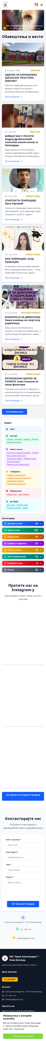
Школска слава (22, 505)
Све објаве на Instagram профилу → (23, 796)
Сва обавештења (14, 411)
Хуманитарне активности (16, 484)
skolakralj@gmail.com (26, 938)
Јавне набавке (24, 495)
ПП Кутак (35, 439)
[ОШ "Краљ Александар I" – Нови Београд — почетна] (5, 4)
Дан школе (11, 505)
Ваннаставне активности (30, 313)
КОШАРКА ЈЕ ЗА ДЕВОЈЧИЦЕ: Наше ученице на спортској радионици (23, 320)
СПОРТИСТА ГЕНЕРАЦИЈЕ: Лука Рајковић (21, 202)
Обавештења (12, 495)
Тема (9, 864)
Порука (10, 877)
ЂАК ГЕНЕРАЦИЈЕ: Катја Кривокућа (19, 260)
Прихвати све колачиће (23, 1036)
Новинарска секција (14, 459)
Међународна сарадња (15, 481)
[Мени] (41, 4)
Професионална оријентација (18, 465)
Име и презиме (13, 839)
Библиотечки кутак (14, 442)
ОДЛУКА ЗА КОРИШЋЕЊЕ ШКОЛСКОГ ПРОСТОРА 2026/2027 (21, 77)
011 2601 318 (25, 929)
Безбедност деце (30, 459)
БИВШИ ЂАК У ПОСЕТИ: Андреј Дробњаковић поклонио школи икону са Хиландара (21, 140)
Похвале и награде (33, 196)
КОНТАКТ (11, 979)
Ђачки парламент (13, 462)
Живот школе (35, 132)
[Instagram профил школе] (36, 5)
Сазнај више (19, 1029)
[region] (23, 1026)
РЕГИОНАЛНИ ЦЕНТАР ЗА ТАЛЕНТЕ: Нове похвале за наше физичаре (21, 381)
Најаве (25, 508)
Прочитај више (12, 96)
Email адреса (12, 852)
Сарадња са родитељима (16, 475)
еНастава (18, 439)
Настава (10, 439)
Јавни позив (35, 70)
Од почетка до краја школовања (18, 453)
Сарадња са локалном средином (19, 478)
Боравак (27, 439)
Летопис (35, 453)
